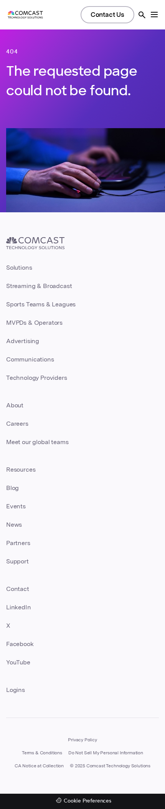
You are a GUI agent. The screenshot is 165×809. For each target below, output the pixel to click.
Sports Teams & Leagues (41, 304)
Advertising (22, 341)
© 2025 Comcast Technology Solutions (110, 765)
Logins (15, 689)
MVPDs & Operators (34, 322)
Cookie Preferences (87, 801)
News (14, 524)
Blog (12, 488)
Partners (18, 543)
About (14, 405)
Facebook (20, 644)
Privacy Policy (82, 739)
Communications (30, 359)
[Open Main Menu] (154, 14)
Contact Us (107, 14)
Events (16, 506)
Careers (17, 423)
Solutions (19, 267)
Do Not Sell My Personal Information (105, 752)
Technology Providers (36, 377)
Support (17, 561)
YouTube (18, 662)
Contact (17, 589)
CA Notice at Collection (39, 765)
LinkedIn (18, 607)
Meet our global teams (37, 442)
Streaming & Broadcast (39, 286)
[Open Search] (142, 15)
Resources (20, 469)
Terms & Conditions (42, 752)
